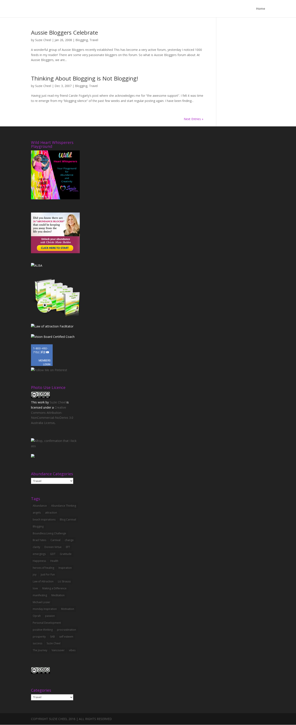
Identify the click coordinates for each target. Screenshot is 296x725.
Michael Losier (41, 602)
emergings (39, 554)
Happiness (39, 561)
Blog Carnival (68, 519)
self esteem (66, 636)
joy (34, 574)
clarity (36, 547)
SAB (52, 636)
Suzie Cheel (43, 40)
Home (260, 9)
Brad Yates (39, 540)
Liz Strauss (64, 581)
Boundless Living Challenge (49, 533)
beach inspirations (44, 519)
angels (37, 512)
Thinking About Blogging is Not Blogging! (84, 78)
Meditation (58, 595)
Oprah (37, 616)
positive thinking (43, 630)
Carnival (55, 540)
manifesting (40, 595)
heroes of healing (43, 568)
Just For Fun (48, 574)
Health (54, 561)
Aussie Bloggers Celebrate (64, 32)
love (35, 588)
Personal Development (47, 623)
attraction (51, 512)
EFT (68, 547)
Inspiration (65, 568)
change (69, 540)
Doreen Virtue (53, 547)
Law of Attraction (43, 581)
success (37, 643)
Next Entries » (193, 119)
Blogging (81, 40)
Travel (93, 40)
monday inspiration (45, 609)
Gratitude (66, 554)
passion (50, 616)
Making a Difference (54, 588)
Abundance (40, 505)
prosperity (39, 636)
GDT (52, 554)
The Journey (40, 650)
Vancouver (58, 650)
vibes (72, 650)
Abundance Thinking (63, 505)
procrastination (66, 630)
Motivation (67, 609)
